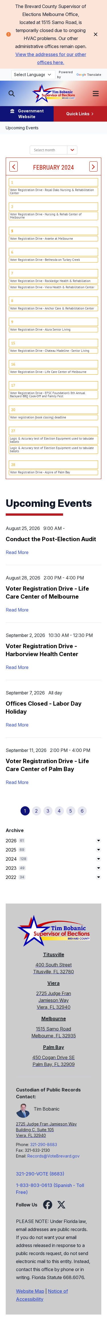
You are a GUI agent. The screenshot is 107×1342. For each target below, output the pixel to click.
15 (13, 343)
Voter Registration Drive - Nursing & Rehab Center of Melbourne (46, 215)
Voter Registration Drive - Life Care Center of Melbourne (48, 372)
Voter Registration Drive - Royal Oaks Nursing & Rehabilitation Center (52, 191)
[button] (95, 93)
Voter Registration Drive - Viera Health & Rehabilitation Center (52, 287)
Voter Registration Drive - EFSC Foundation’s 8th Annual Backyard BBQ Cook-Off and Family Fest (47, 394)
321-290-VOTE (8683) (40, 1174)
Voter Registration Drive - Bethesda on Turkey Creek (45, 260)
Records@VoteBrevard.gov (53, 1156)
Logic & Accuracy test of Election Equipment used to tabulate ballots (52, 440)
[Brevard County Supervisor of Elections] (53, 93)
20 (13, 409)
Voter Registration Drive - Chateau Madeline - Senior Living (49, 351)
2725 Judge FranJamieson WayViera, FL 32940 (53, 1000)
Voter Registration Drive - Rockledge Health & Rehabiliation (50, 281)
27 (13, 430)
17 (13, 385)
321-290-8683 (43, 1144)
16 (13, 364)
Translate (94, 75)
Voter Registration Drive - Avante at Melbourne (41, 239)
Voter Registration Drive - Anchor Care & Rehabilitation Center (52, 308)
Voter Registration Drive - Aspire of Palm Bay (40, 472)
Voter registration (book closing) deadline (38, 417)
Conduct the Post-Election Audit (51, 539)
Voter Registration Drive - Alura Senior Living (40, 329)
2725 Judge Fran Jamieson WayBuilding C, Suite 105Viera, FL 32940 (46, 1129)
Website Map (30, 1291)
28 (13, 464)
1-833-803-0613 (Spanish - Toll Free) (50, 1188)
